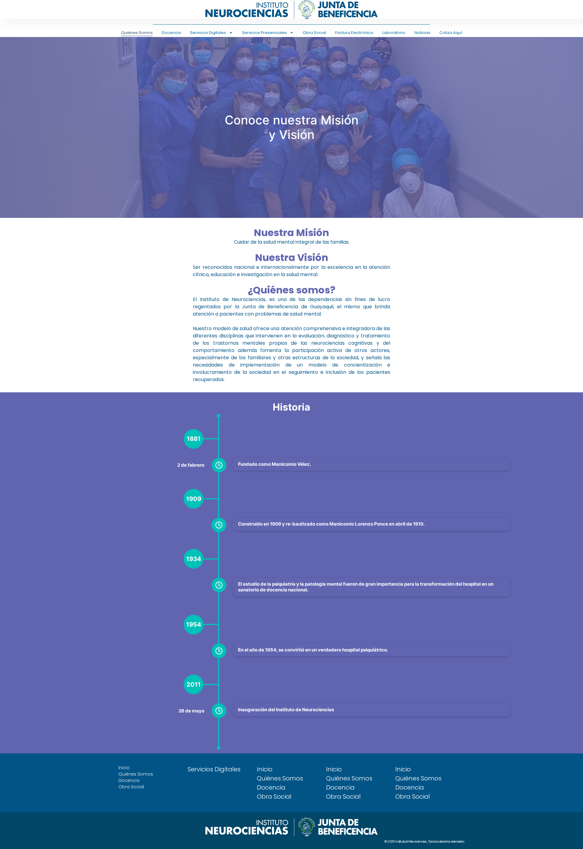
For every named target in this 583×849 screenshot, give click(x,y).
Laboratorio (393, 33)
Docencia (171, 33)
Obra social (314, 33)
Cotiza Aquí (450, 33)
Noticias (422, 33)
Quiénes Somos (137, 33)
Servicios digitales (208, 33)
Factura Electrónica (354, 33)
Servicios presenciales (264, 33)
